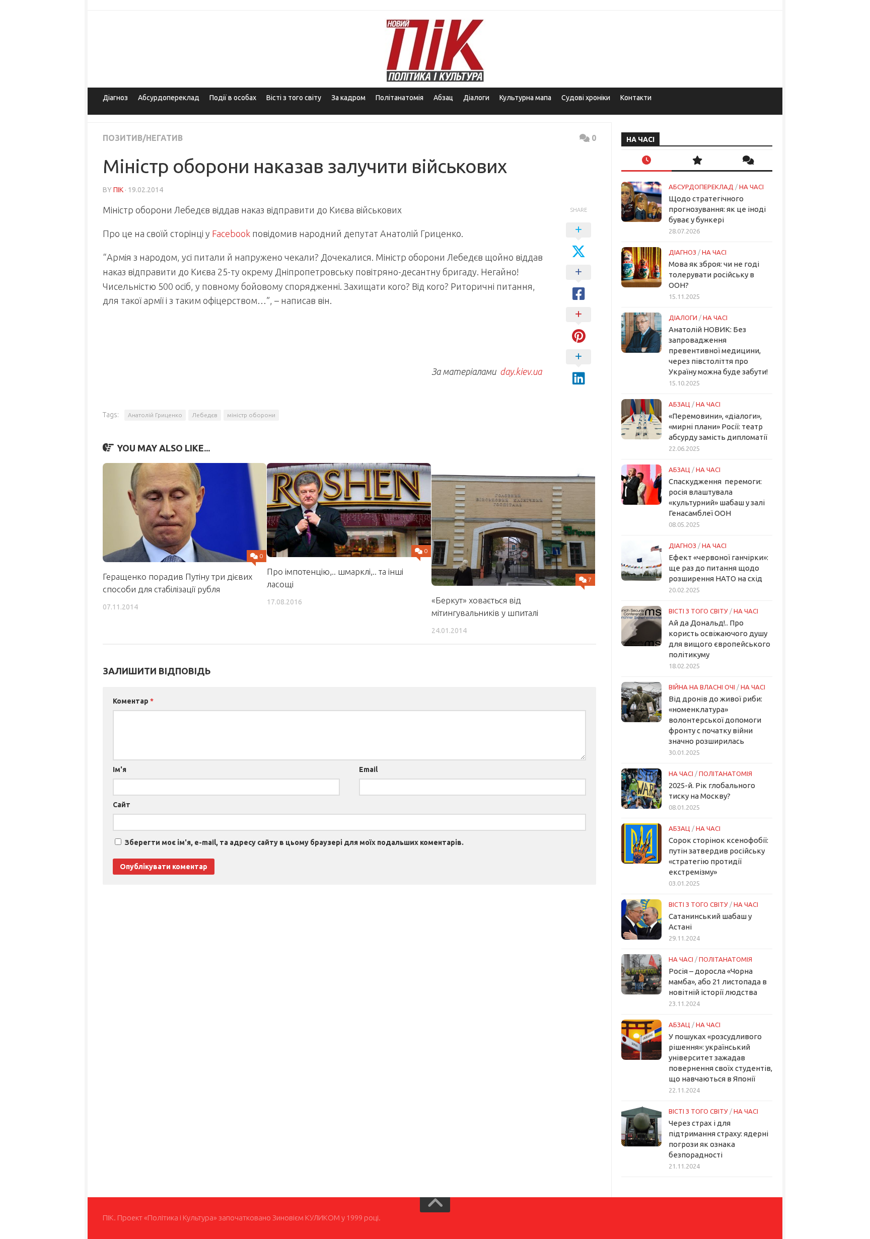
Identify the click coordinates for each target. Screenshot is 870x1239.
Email (368, 769)
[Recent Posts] (646, 161)
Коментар (133, 701)
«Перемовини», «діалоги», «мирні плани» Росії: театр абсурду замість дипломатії (718, 426)
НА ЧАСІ (751, 186)
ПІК (118, 190)
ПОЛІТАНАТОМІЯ (725, 773)
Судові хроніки (585, 98)
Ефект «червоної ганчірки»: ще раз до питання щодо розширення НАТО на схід (718, 568)
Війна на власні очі (702, 686)
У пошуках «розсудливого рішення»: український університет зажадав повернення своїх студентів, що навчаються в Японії (720, 1057)
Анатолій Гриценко (155, 415)
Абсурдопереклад (168, 98)
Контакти (635, 98)
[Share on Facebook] (578, 283)
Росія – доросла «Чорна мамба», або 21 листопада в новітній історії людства (718, 981)
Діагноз (115, 98)
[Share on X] (578, 241)
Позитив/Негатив (143, 137)
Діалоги (476, 98)
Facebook (230, 233)
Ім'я (119, 769)
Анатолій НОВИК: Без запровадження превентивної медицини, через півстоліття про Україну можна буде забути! (718, 350)
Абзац (443, 98)
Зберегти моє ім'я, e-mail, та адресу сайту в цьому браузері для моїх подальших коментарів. (294, 842)
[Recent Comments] (747, 161)
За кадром (348, 98)
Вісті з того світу (293, 98)
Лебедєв (205, 415)
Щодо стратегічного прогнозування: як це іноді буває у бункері (717, 209)
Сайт (121, 805)
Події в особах (232, 98)
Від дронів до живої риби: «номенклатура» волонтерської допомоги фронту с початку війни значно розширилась (715, 719)
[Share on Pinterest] (578, 325)
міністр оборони (251, 415)
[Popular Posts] (697, 161)
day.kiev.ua (521, 371)
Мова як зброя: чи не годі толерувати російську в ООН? (714, 274)
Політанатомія (399, 98)
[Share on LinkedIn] (578, 367)
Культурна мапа (525, 98)
